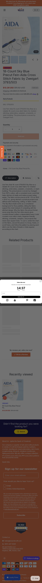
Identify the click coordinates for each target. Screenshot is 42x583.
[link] (7, 300)
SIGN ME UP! (21, 296)
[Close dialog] (40, 281)
